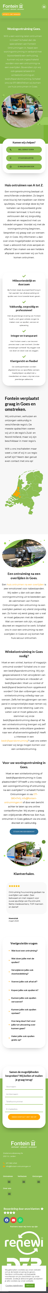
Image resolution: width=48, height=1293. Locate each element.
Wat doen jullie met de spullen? (22, 960)
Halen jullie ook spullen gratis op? (22, 1038)
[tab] (24, 951)
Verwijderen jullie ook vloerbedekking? (22, 972)
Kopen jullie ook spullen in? (24, 990)
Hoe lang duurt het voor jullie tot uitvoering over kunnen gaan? (23, 1025)
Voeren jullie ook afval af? (24, 982)
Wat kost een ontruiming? (24, 951)
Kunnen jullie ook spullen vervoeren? (23, 1000)
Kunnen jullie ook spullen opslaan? (23, 1011)
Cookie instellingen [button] (14, 1285)
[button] (44, 7)
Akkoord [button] (29, 1285)
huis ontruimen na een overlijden (25, 584)
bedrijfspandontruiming (14, 740)
